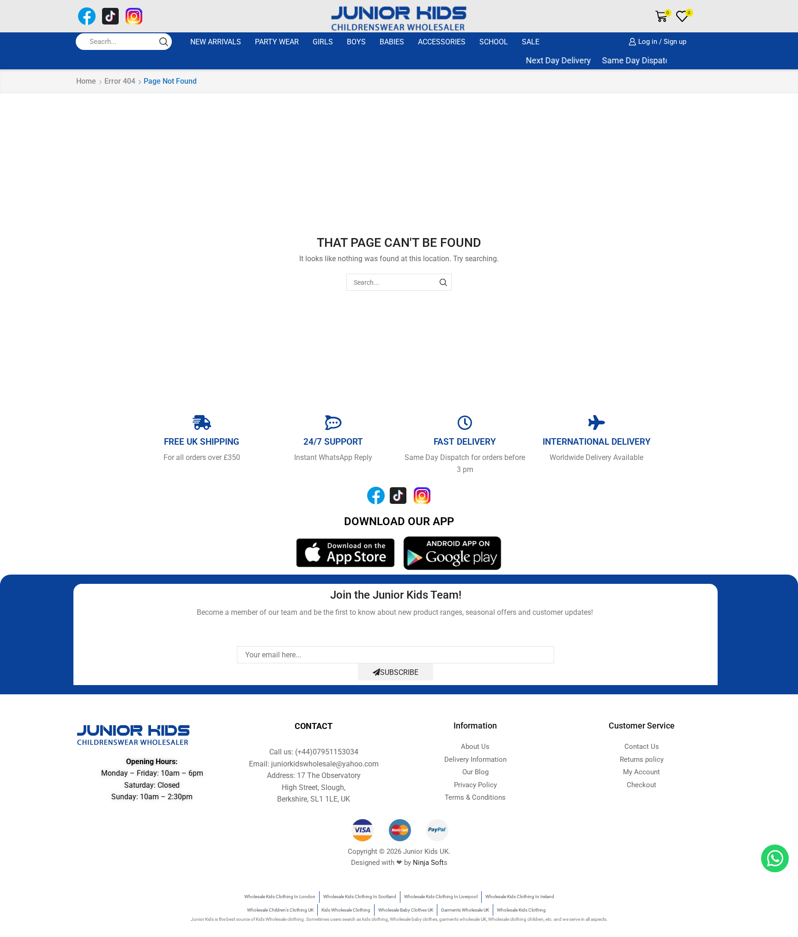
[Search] (443, 282)
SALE (530, 41)
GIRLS (323, 41)
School (493, 41)
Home (86, 81)
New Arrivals (215, 41)
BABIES (392, 41)
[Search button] (163, 41)
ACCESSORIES (442, 41)
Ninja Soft (428, 862)
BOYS (356, 41)
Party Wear (277, 41)
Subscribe (399, 672)
